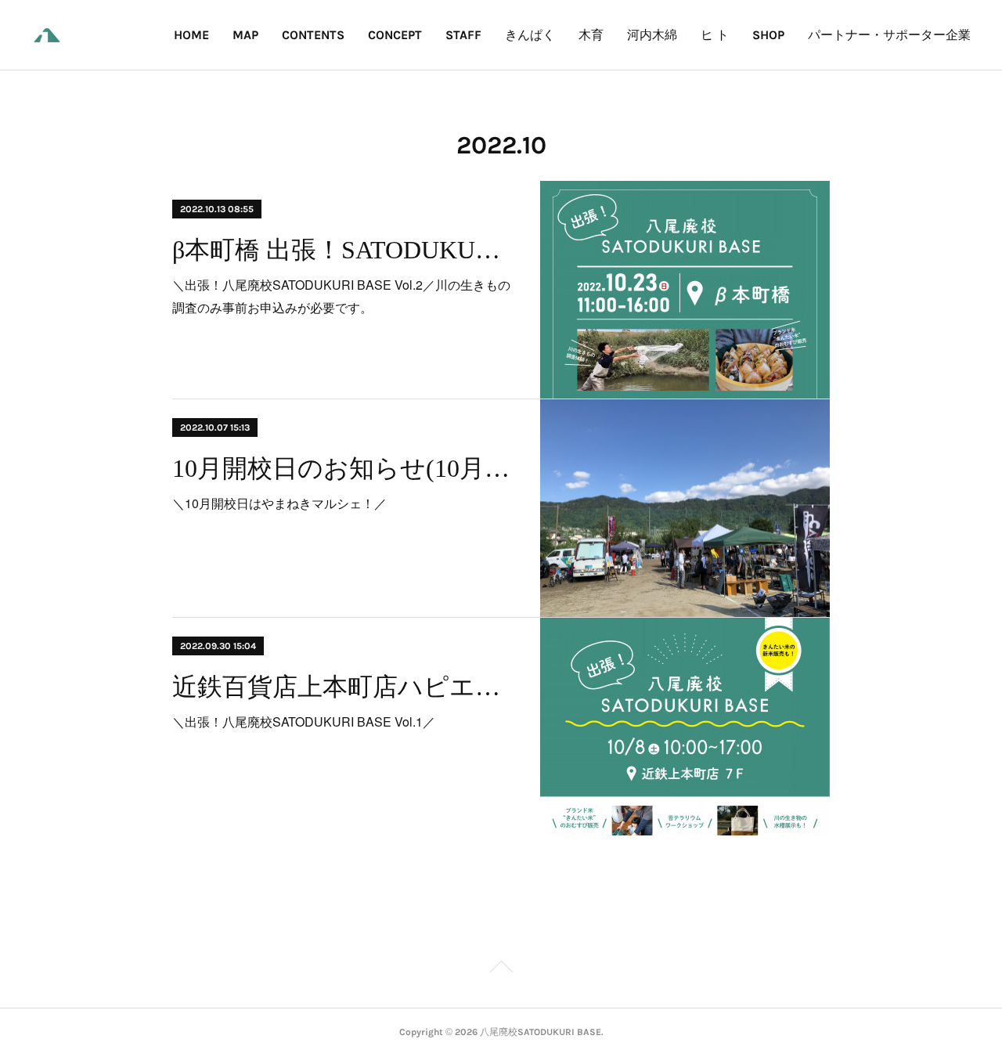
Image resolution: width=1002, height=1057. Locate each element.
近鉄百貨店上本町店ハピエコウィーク (342, 687)
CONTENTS (313, 34)
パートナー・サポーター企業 (889, 34)
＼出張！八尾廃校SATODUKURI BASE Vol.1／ (303, 721)
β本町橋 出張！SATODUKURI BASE (342, 250)
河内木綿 (652, 34)
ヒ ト (715, 34)
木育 (591, 34)
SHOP (768, 34)
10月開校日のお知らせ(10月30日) (342, 468)
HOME (191, 34)
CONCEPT (395, 34)
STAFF (463, 34)
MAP (245, 34)
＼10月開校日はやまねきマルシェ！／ (279, 503)
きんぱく (530, 34)
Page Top (501, 969)
